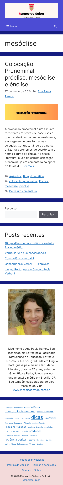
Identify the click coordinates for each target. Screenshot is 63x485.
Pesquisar (11, 208)
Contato (26, 470)
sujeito (49, 440)
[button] (55, 26)
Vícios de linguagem (19, 444)
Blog (26, 176)
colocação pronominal (23, 181)
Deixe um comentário (23, 191)
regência (33, 435)
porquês (24, 431)
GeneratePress (31, 479)
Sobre (37, 470)
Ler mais (28, 166)
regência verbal (15, 439)
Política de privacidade (31, 459)
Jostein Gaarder (39, 423)
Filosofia (27, 423)
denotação (25, 418)
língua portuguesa (15, 426)
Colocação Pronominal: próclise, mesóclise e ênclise (30, 74)
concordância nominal (20, 411)
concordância (32, 407)
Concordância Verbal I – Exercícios (27, 264)
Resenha (31, 440)
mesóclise (11, 186)
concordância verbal (45, 412)
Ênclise (43, 181)
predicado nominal (12, 435)
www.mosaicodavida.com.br (31, 390)
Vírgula (32, 444)
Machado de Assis (35, 427)
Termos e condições (44, 464)
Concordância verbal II (19, 258)
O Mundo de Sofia (12, 431)
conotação (9, 418)
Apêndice (15, 176)
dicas (37, 417)
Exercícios (50, 418)
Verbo (7, 444)
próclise (24, 186)
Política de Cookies (18, 464)
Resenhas (40, 440)
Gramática (37, 176)
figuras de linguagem (13, 423)
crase (17, 418)
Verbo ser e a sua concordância (25, 253)
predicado (35, 431)
